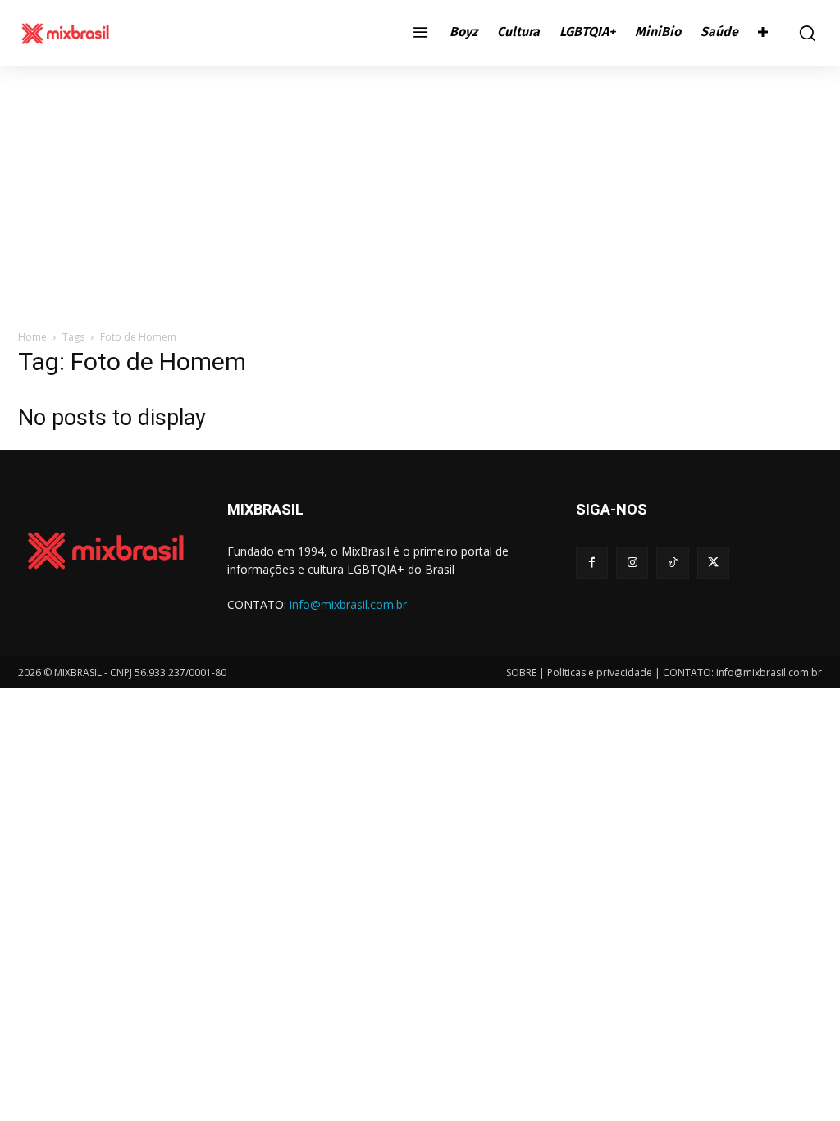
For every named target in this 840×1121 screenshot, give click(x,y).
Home (32, 337)
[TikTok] (672, 563)
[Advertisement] (420, 189)
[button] (803, 32)
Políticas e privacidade (599, 672)
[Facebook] (592, 563)
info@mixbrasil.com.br (348, 604)
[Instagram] (632, 563)
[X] (713, 563)
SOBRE (521, 672)
